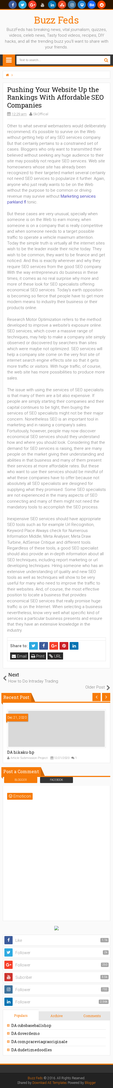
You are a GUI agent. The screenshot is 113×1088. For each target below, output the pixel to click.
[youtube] (42, 5)
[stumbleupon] (62, 5)
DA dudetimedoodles (31, 1049)
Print (39, 656)
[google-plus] (32, 5)
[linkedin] (52, 5)
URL (57, 656)
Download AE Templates (49, 1083)
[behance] (91, 5)
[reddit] (101, 5)
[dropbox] (82, 5)
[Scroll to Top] (106, 1078)
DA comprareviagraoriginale (39, 1041)
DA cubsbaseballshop (31, 1025)
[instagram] (72, 5)
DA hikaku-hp (20, 752)
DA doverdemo (25, 1033)
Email (21, 656)
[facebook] (13, 5)
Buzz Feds (56, 19)
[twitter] (22, 5)
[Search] (106, 60)
